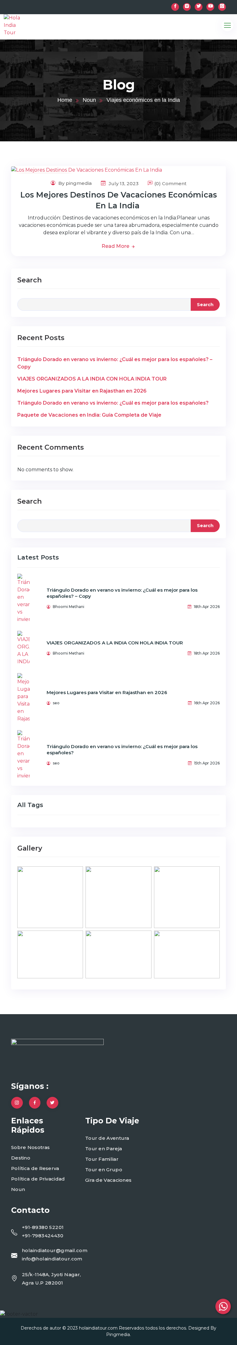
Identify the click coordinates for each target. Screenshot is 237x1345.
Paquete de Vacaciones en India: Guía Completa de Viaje (89, 415)
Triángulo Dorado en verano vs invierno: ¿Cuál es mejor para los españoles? (113, 403)
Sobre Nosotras (30, 1147)
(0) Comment (170, 183)
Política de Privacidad (38, 1179)
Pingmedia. (118, 1334)
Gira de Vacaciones (108, 1180)
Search (29, 280)
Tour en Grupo (103, 1169)
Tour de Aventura (107, 1138)
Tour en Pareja (103, 1148)
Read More (116, 246)
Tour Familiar (101, 1159)
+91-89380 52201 (43, 1227)
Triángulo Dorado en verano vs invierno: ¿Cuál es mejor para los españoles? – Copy (114, 363)
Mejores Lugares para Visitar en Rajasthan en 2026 (82, 391)
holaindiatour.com (98, 1328)
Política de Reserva (35, 1168)
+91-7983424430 (42, 1236)
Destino (20, 1158)
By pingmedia (74, 183)
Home (64, 100)
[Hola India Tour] (25, 25)
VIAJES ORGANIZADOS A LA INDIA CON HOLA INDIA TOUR (92, 379)
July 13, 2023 (123, 183)
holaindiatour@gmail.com (54, 1250)
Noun (89, 100)
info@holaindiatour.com (52, 1259)
